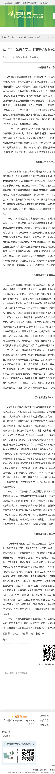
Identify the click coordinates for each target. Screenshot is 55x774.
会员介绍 (44, 720)
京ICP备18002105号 (40, 770)
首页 (14, 37)
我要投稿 (44, 725)
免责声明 (6, 732)
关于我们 (44, 716)
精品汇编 (22, 37)
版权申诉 (6, 736)
